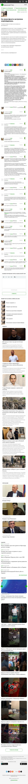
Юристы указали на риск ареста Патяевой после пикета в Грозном (13, 441)
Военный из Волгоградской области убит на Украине (12, 572)
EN (4, 1)
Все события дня (23, 575)
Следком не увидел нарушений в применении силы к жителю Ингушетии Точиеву (12, 365)
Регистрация (14, 290)
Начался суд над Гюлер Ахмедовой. (14, 310)
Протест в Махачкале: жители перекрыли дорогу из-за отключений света (13, 649)
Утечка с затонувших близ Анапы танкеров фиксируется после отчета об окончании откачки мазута (13, 597)
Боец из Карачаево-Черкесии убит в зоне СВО (12, 557)
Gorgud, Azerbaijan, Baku (22, 9)
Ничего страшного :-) (11, 302)
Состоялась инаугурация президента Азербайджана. (14, 314)
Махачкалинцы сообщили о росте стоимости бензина (13, 470)
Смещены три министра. (11, 306)
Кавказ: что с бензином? (7, 8)
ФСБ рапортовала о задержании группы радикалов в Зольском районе (14, 562)
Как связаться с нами (12, 761)
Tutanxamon (12, 123)
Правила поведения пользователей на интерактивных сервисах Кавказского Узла (14, 776)
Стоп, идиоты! (9, 318)
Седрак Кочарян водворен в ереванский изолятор (12, 388)
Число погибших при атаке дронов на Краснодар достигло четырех (13, 546)
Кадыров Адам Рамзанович (9, 518)
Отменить (14, 293)
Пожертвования (24, 761)
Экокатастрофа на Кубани (21, 8)
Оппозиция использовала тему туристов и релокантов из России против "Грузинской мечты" (13, 412)
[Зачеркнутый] (11, 277)
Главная (2, 9)
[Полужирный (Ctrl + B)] (3, 277)
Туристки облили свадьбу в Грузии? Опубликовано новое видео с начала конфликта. (13, 673)
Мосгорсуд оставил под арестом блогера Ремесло (12, 342)
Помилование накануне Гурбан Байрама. (15, 322)
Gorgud (11, 107)
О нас (2, 761)
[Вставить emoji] (14, 277)
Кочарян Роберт (6, 500)
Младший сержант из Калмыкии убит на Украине (13, 567)
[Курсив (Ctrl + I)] (6, 277)
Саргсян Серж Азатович (8, 537)
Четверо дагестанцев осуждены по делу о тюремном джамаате (11, 552)
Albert (11, 111)
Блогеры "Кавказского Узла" (11, 9)
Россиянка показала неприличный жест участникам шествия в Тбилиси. (11, 745)
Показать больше (14, 749)
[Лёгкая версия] (6, 1)
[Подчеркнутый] (8, 277)
